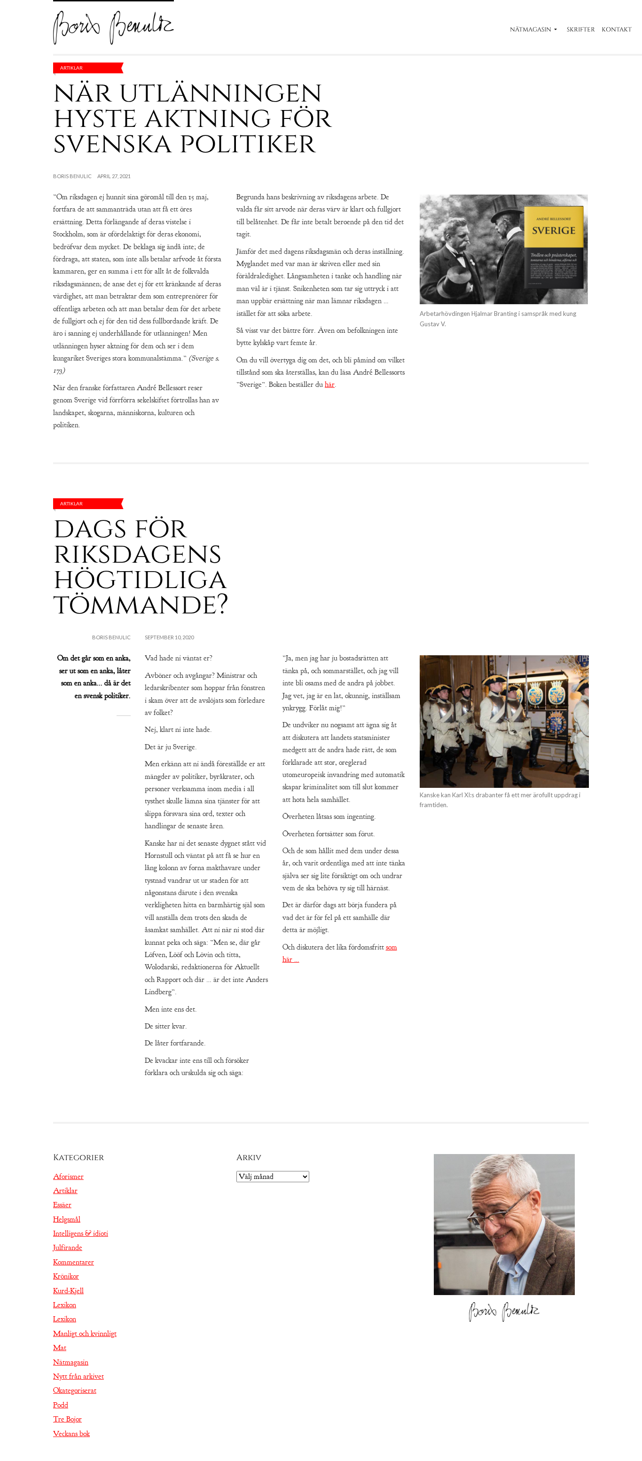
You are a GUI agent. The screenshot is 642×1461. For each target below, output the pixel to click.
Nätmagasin (530, 29)
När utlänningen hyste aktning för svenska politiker (192, 118)
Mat (59, 1347)
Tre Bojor (67, 1419)
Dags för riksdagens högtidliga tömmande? (141, 567)
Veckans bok (71, 1433)
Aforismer (68, 1176)
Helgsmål (66, 1219)
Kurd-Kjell (68, 1291)
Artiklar (71, 68)
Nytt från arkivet (78, 1376)
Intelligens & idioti (80, 1233)
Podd (60, 1405)
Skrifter (581, 29)
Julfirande (67, 1247)
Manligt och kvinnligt (85, 1333)
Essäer (62, 1205)
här (330, 384)
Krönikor (66, 1276)
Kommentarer (73, 1262)
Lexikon (64, 1305)
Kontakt (617, 29)
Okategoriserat (74, 1390)
